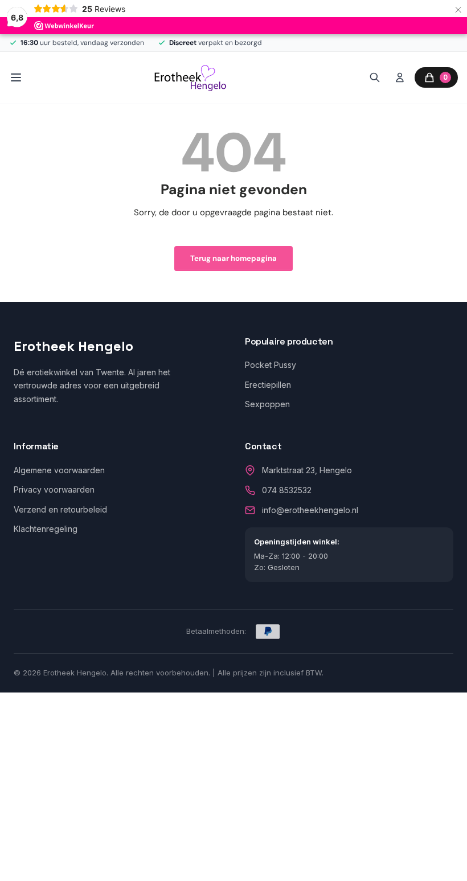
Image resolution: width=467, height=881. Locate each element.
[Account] (400, 77)
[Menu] (16, 77)
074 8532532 (287, 490)
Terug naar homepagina (233, 258)
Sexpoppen (267, 404)
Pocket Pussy (270, 365)
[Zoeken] (374, 77)
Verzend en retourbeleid (60, 509)
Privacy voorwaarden (54, 489)
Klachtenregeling (45, 529)
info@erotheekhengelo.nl (310, 510)
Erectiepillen (268, 385)
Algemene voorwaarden (59, 470)
